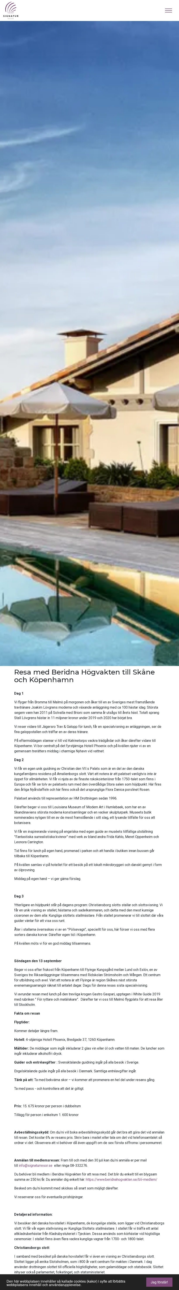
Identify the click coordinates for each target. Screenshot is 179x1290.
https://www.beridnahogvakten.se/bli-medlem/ (121, 1179)
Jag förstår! (159, 1282)
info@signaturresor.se (35, 1165)
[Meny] (168, 10)
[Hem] (14, 10)
